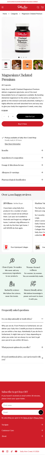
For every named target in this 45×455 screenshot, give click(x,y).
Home (5, 14)
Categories (14, 14)
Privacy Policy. (38, 418)
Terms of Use (27, 418)
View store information (13, 144)
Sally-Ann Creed (26, 451)
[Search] (38, 7)
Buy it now (22, 124)
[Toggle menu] (2, 7)
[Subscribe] (41, 412)
